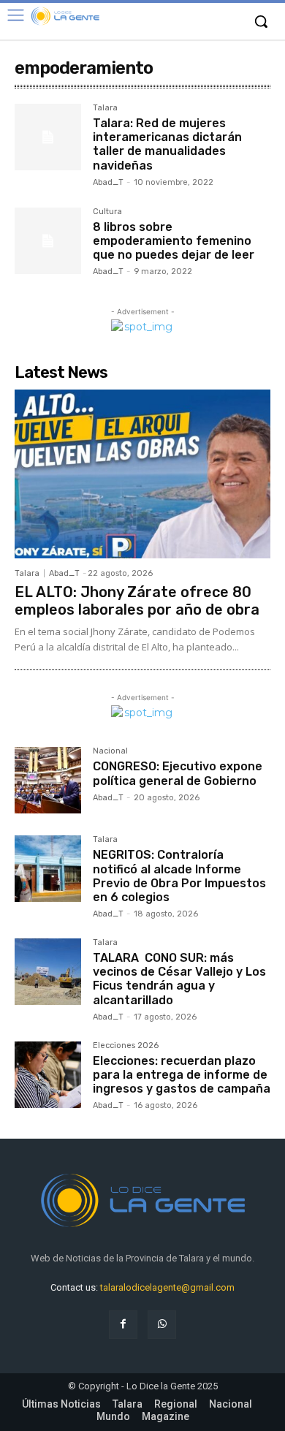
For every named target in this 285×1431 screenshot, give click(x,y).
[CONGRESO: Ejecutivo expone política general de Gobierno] (48, 780)
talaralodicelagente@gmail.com (167, 1287)
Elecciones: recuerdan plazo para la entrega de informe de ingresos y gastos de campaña (181, 1075)
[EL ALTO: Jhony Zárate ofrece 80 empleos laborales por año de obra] (142, 474)
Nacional (110, 751)
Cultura (107, 212)
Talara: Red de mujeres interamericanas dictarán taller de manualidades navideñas (167, 144)
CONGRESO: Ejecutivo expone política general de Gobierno (177, 773)
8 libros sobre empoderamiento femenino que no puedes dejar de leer (173, 241)
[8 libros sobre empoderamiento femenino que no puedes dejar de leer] (48, 241)
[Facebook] (123, 1324)
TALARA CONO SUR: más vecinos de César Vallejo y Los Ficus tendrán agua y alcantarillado (179, 979)
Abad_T (108, 182)
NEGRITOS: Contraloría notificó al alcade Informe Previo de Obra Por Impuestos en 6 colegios (179, 876)
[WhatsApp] (162, 1324)
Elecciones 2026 (126, 1045)
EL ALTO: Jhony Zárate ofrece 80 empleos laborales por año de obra (137, 600)
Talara (105, 108)
